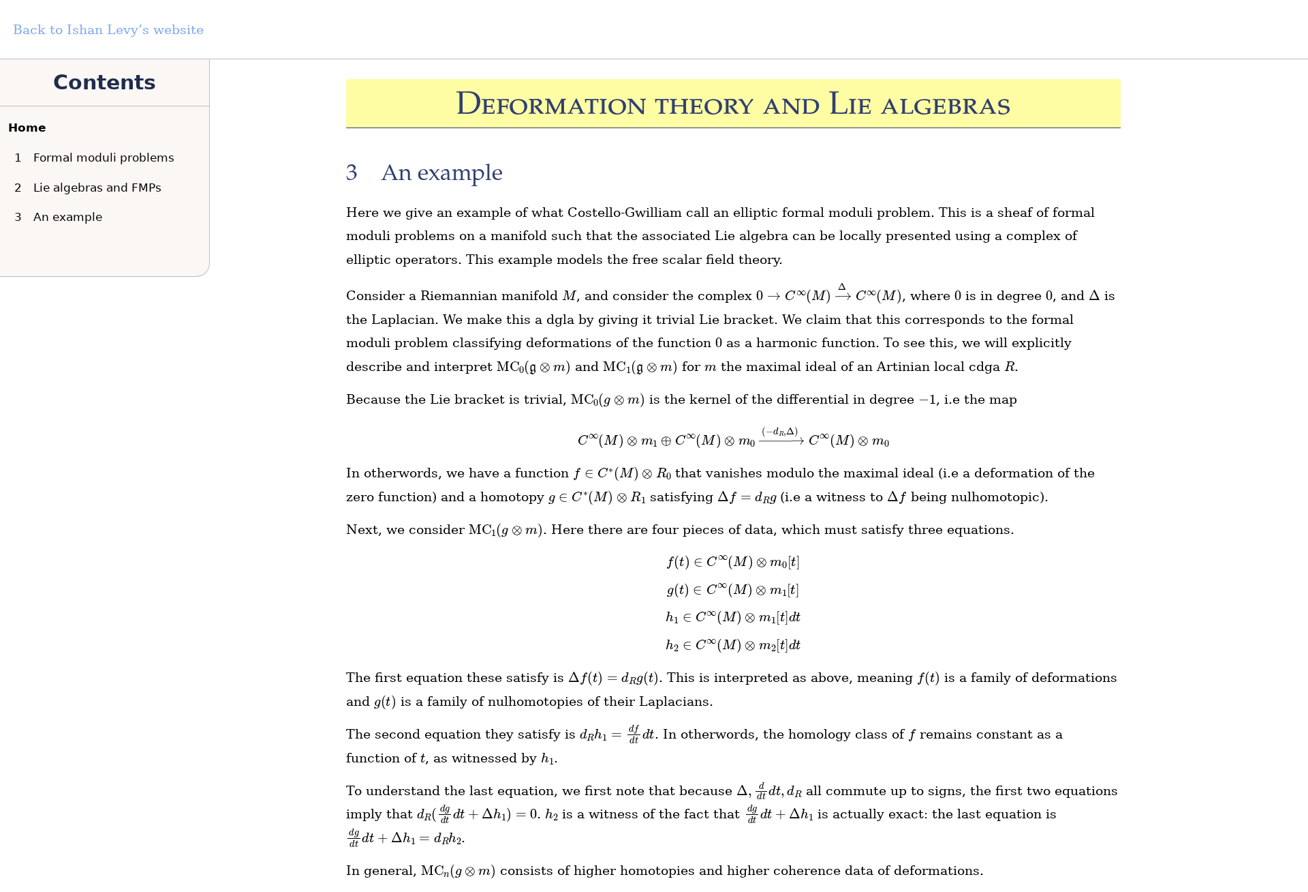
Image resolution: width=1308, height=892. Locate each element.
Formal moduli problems (97, 157)
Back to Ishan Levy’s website (108, 30)
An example (61, 217)
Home (27, 127)
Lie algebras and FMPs (90, 187)
